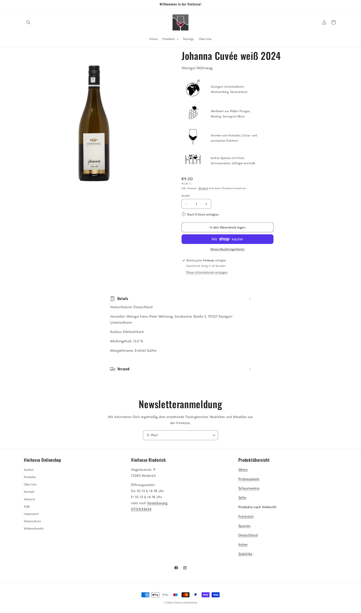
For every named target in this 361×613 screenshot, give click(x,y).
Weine (243, 470)
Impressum (31, 514)
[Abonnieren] (213, 435)
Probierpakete (248, 479)
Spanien (244, 526)
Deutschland (248, 535)
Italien (243, 544)
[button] (28, 22)
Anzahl (186, 195)
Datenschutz (32, 521)
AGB (27, 506)
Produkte (30, 477)
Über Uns (30, 484)
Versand (203, 188)
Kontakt (29, 492)
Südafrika (245, 554)
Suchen (29, 470)
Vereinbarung (157, 503)
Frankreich (246, 516)
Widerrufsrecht (34, 528)
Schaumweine (249, 488)
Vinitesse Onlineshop (185, 602)
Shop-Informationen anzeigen (207, 272)
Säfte (242, 498)
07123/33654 (141, 509)
